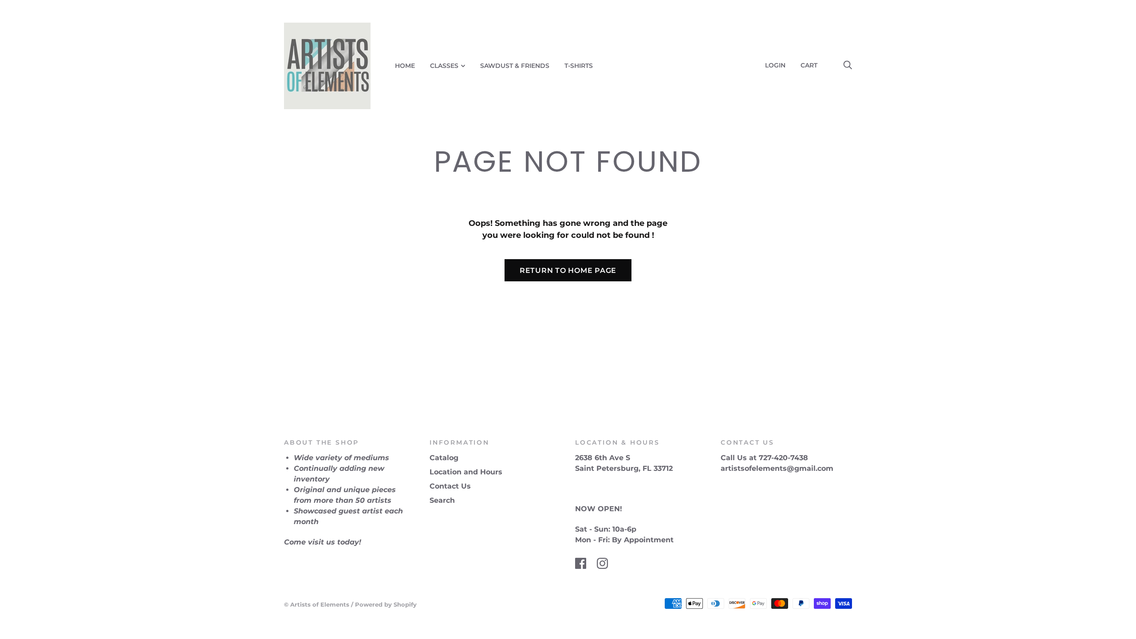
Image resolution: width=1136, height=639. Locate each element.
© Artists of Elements (316, 604)
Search (442, 500)
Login (775, 65)
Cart (812, 65)
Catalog (444, 458)
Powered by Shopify (386, 604)
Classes (444, 66)
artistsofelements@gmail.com (777, 468)
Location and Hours (466, 472)
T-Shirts (578, 66)
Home (405, 66)
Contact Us (450, 486)
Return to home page (568, 270)
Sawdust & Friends (514, 66)
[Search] (847, 65)
